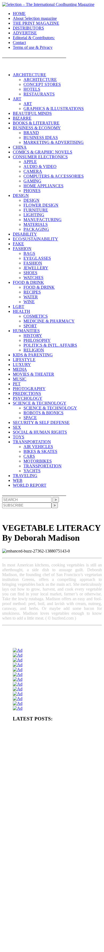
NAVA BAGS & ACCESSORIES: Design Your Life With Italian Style (57, 892)
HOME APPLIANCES (43, 186)
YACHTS (32, 470)
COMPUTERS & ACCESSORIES (53, 176)
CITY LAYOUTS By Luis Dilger (35, 790)
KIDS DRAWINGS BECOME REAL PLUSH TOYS (49, 925)
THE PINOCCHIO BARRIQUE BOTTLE (42, 743)
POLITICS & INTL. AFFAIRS (50, 345)
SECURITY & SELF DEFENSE (41, 422)
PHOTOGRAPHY (29, 388)
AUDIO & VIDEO (40, 166)
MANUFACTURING (42, 219)
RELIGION (33, 350)
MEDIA (20, 369)
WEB (17, 480)
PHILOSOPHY (37, 340)
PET (17, 384)
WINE (29, 301)
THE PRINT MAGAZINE (36, 23)
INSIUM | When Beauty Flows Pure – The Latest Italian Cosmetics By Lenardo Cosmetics (51, 905)
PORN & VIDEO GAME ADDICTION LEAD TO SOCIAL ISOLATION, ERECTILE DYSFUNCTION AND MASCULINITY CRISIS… (54, 768)
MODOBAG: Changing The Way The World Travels (49, 846)
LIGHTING (33, 215)
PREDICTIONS (27, 393)
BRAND (31, 132)
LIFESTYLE (24, 359)
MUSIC (19, 379)
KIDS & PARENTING (33, 355)
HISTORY (32, 335)
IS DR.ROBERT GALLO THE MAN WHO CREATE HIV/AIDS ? (50, 857)
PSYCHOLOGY (27, 398)
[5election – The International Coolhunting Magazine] (48, 4)
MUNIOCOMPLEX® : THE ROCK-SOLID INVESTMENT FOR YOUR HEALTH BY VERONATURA (55, 732)
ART (17, 99)
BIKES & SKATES (40, 451)
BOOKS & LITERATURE (36, 123)
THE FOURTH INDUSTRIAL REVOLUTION (45, 933)
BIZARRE (22, 118)
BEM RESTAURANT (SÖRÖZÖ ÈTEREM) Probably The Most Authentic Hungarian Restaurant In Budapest (57, 836)
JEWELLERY (35, 268)
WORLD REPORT (29, 485)
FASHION (22, 248)
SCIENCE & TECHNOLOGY (39, 403)
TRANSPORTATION (32, 442)
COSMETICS (35, 316)
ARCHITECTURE (29, 74)
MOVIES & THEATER (33, 374)
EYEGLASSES (37, 258)
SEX (17, 427)
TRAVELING (25, 475)
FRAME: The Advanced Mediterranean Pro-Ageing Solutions (55, 825)
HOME (19, 13)
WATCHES (33, 277)
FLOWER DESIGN (40, 205)
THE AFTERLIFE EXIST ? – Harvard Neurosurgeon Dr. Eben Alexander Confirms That (56, 753)
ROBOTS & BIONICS (43, 413)
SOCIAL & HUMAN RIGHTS (40, 432)
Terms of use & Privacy (33, 47)
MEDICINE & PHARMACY (49, 321)
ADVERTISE (25, 33)
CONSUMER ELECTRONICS (40, 157)
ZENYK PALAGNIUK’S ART (34, 916)
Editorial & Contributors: (34, 37)
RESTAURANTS (39, 94)
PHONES (32, 190)
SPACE (30, 417)
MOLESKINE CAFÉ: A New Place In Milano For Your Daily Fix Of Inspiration (57, 870)
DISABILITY (25, 234)
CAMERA (32, 171)
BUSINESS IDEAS (40, 137)
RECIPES (32, 292)
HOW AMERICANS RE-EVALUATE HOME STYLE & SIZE (56, 781)
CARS (29, 456)
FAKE (18, 243)
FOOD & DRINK (28, 282)
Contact (19, 42)
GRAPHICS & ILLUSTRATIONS (53, 108)
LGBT (18, 306)
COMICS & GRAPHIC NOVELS (42, 152)
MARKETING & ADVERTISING (53, 142)
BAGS (29, 253)
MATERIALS (35, 224)
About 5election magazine (35, 18)
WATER (30, 297)
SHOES (30, 272)
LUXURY (22, 364)
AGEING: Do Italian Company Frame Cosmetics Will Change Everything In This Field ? (55, 814)
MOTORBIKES (37, 461)
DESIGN (21, 195)
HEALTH (21, 311)
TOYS (18, 437)
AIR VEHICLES (38, 446)
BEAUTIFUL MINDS (32, 113)
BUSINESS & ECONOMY (37, 128)
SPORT (30, 326)
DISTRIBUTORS (28, 28)
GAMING (32, 181)
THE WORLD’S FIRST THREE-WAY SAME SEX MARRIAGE (48, 944)
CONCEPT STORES (42, 84)
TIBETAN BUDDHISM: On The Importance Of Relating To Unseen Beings (54, 801)
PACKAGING (36, 229)
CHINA (20, 147)
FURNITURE (35, 210)
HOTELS (31, 89)
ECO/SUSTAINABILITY (35, 239)
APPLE (30, 161)
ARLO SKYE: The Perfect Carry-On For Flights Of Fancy (53, 881)
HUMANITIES (26, 330)
